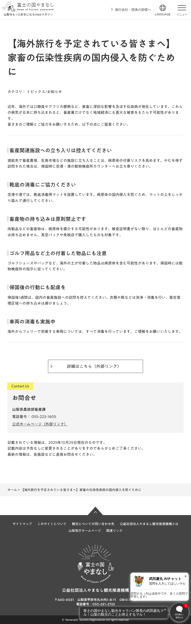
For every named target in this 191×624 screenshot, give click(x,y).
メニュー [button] (182, 14)
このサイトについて (52, 524)
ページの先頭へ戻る (95, 510)
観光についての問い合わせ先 (93, 524)
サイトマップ (22, 524)
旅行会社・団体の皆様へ (133, 9)
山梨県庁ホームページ (84, 530)
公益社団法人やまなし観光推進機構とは (149, 524)
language (163, 14)
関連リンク (114, 530)
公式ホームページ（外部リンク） (40, 424)
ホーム (12, 490)
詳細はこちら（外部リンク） (94, 366)
